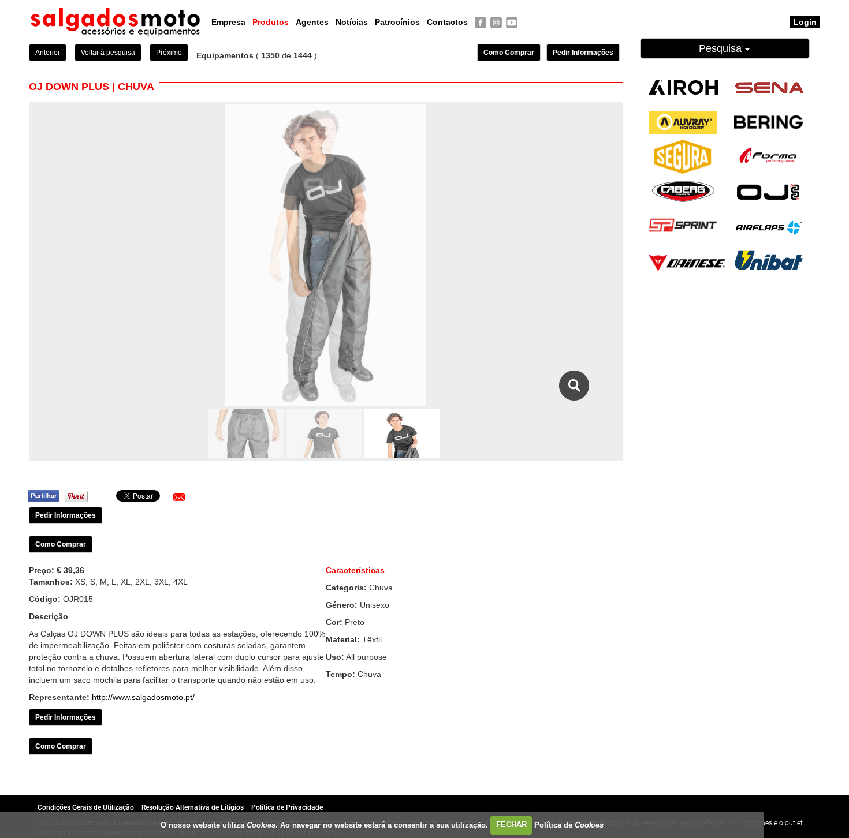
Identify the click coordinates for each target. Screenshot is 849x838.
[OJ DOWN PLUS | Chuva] (574, 386)
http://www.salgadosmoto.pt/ (143, 697)
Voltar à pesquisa (108, 52)
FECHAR (511, 824)
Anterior (47, 52)
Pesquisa (721, 48)
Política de (569, 824)
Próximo (169, 52)
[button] (179, 497)
